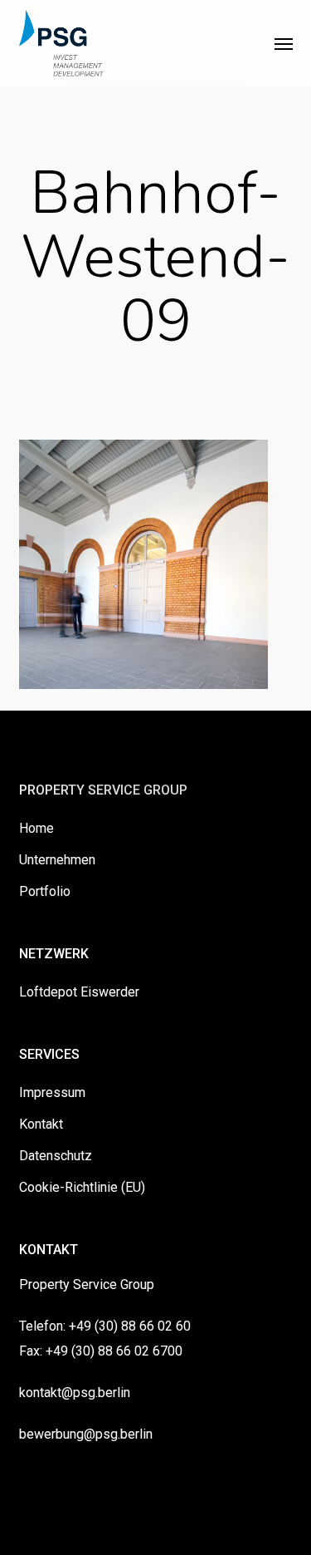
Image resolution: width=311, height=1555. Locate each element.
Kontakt (41, 1124)
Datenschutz (55, 1156)
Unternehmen (57, 860)
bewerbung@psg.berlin (86, 1434)
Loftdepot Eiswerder (79, 992)
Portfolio (44, 891)
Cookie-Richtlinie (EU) (82, 1187)
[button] (284, 43)
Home (36, 828)
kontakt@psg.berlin (74, 1392)
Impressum (52, 1092)
